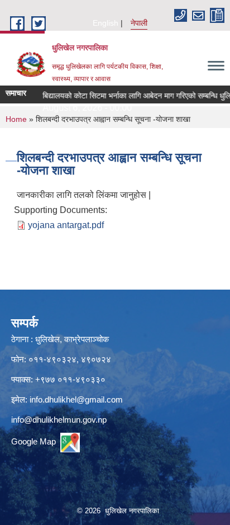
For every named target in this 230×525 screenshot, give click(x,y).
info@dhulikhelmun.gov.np (59, 419)
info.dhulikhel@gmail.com (76, 399)
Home (16, 119)
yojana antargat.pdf (66, 225)
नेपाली (139, 22)
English (105, 22)
